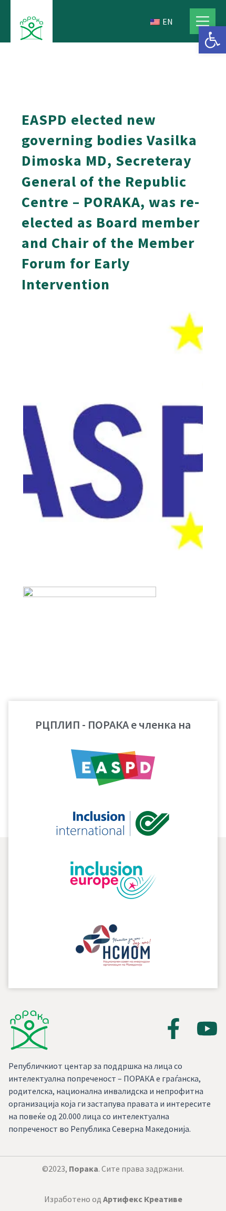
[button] (212, 39)
